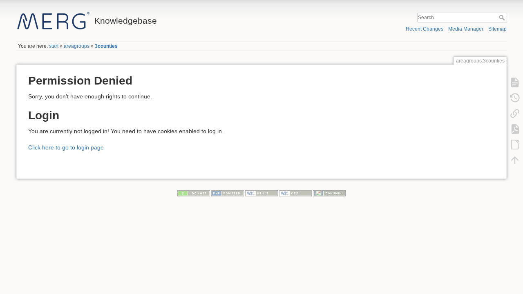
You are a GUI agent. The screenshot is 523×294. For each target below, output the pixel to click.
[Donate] (193, 193)
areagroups (76, 46)
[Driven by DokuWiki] (329, 193)
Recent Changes (424, 29)
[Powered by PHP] (227, 193)
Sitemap (497, 29)
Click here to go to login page (66, 147)
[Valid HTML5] (261, 193)
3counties (106, 46)
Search (503, 17)
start (53, 46)
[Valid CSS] (295, 193)
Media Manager (465, 29)
